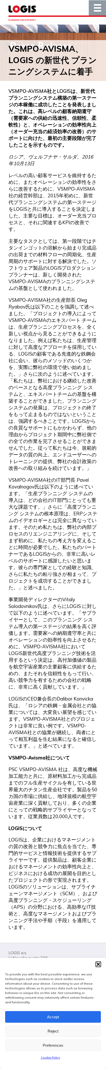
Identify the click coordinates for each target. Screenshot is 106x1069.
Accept (53, 1017)
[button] (98, 964)
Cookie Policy (50, 1057)
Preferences (53, 1045)
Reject (53, 1031)
